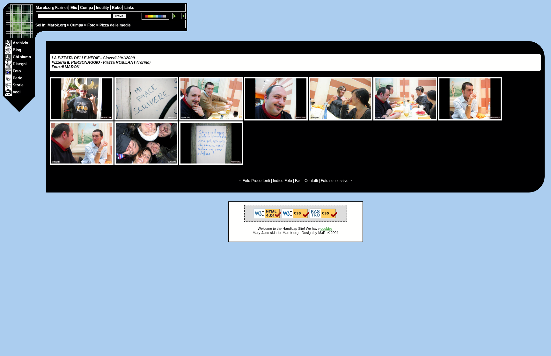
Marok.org (57, 25)
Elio (74, 7)
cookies (326, 228)
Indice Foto (282, 180)
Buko (117, 7)
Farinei (62, 7)
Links (129, 7)
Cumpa (76, 25)
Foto (91, 25)
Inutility (103, 7)
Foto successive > (336, 180)
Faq (298, 180)
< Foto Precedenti (254, 180)
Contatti (311, 180)
